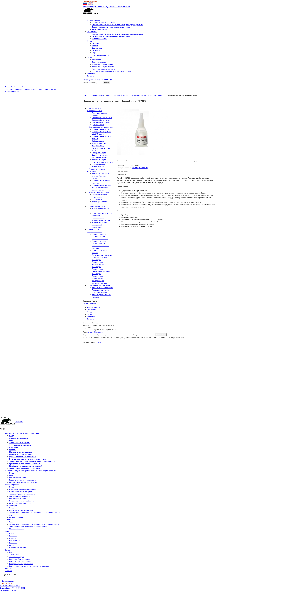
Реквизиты (96, 50)
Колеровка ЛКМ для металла (103, 66)
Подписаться (161, 335)
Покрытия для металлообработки (94, 230)
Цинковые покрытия (99, 283)
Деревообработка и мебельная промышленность (111, 27)
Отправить (25, 364)
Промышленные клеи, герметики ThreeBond (148, 95)
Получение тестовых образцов (103, 22)
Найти (106, 82)
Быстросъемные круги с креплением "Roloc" (101, 156)
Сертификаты (97, 48)
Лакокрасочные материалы (99, 192)
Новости (95, 45)
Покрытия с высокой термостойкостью (99, 242)
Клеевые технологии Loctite (102, 287)
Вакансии (95, 43)
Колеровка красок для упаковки (104, 69)
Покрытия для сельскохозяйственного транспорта (101, 271)
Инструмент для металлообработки (94, 109)
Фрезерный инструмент (101, 120)
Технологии (92, 31)
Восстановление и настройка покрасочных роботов (111, 71)
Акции (94, 52)
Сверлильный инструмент (102, 117)
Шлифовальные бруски (101, 190)
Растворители (97, 199)
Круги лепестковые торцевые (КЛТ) (99, 144)
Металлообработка (99, 29)
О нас (89, 41)
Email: (10, 585)
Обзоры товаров (93, 20)
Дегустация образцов (8, 590)
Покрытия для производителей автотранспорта (98, 278)
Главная (86, 95)
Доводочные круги (99, 152)
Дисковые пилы (98, 124)
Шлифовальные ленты (100, 129)
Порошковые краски (99, 194)
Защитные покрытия (100, 239)
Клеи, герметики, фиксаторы (118, 95)
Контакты (90, 76)
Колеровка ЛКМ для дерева (102, 64)
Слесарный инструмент (101, 122)
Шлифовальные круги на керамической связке (101, 186)
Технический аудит (99, 62)
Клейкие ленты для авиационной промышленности (99, 224)
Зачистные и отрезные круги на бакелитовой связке (100, 175)
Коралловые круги (99, 159)
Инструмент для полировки (102, 162)
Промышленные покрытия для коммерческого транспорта (102, 257)
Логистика (91, 73)
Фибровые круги (98, 141)
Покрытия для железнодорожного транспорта (99, 264)
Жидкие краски (97, 197)
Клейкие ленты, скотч (97, 206)
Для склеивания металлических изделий (101, 219)
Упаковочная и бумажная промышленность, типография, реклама (117, 24)
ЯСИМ (98, 342)
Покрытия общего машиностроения (99, 235)
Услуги (90, 57)
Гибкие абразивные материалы (101, 127)
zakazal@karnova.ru (140, 167)
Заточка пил (96, 59)
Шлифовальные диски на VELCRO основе (101, 132)
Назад (11, 435)
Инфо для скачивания (100, 55)
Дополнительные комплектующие (98, 165)
